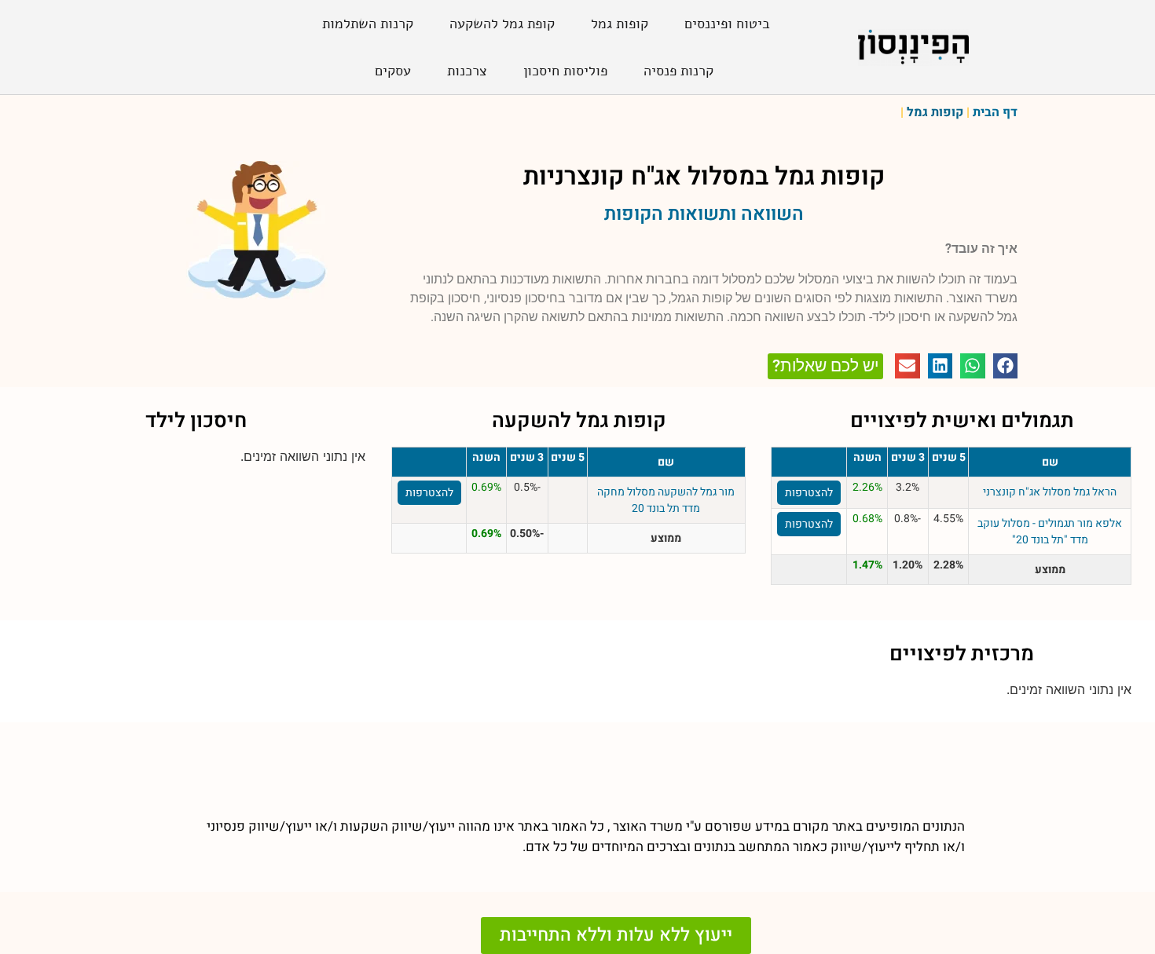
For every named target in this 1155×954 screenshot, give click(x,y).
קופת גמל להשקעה (502, 23)
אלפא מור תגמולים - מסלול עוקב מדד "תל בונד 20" (1049, 531)
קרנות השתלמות (367, 23)
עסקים (393, 70)
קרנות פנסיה (678, 70)
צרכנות (467, 70)
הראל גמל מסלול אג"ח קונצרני (1049, 492)
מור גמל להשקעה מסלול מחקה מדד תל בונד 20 (666, 500)
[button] (1005, 365)
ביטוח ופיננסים (727, 23)
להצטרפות (809, 492)
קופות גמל (619, 23)
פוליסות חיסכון (565, 70)
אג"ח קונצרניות (602, 176)
